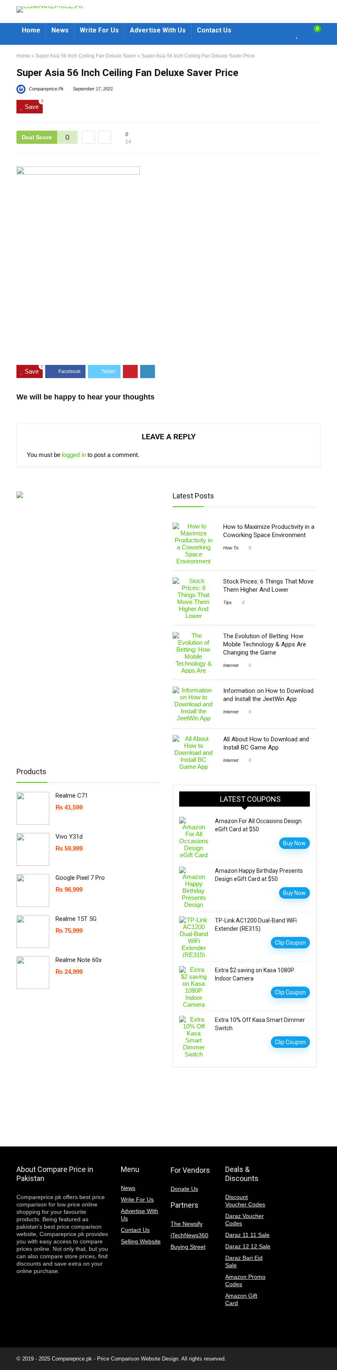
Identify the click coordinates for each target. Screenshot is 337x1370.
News (128, 1188)
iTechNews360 (189, 1235)
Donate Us (184, 1188)
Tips (227, 602)
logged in (74, 454)
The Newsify (187, 1223)
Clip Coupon (290, 942)
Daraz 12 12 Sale (247, 1246)
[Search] (282, 34)
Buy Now (294, 843)
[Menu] (246, 34)
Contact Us (135, 1230)
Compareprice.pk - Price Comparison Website (106, 1359)
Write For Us (137, 1199)
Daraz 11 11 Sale (247, 1235)
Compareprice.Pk (46, 88)
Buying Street (188, 1246)
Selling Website (141, 1241)
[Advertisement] (168, 334)
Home (23, 56)
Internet (230, 665)
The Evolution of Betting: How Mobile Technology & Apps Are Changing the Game (264, 644)
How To (230, 547)
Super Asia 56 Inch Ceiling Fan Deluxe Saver (85, 56)
